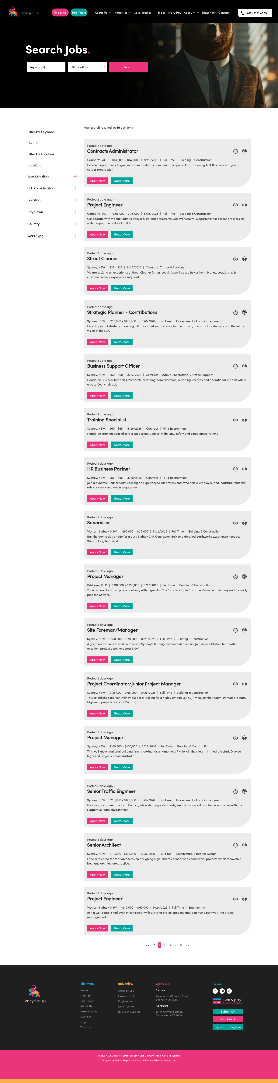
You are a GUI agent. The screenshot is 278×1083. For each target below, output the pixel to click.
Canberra (162, 1005)
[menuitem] (103, 12)
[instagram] (222, 991)
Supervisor (98, 522)
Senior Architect (104, 845)
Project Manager (105, 576)
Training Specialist (106, 420)
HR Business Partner (108, 469)
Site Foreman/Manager (112, 630)
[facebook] (215, 991)
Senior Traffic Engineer (111, 791)
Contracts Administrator (112, 151)
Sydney (160, 990)
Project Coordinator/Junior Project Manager (134, 684)
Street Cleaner (102, 258)
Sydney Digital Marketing (128, 1060)
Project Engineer (105, 205)
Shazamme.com (167, 1060)
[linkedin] (229, 991)
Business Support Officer (113, 366)
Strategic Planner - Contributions (122, 312)
